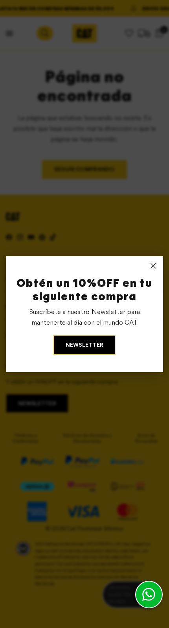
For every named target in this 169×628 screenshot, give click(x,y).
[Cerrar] (153, 266)
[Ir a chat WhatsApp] (149, 594)
